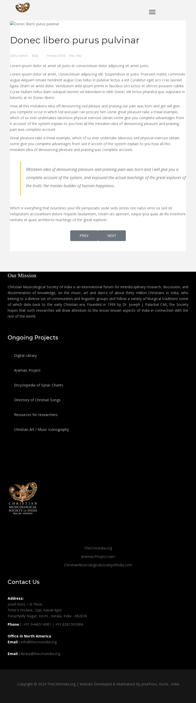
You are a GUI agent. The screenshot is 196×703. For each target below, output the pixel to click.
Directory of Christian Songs (36, 399)
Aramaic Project (27, 370)
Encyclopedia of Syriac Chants (38, 385)
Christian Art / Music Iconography (41, 429)
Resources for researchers (35, 414)
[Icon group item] (12, 665)
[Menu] (152, 11)
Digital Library (25, 355)
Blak (35, 55)
